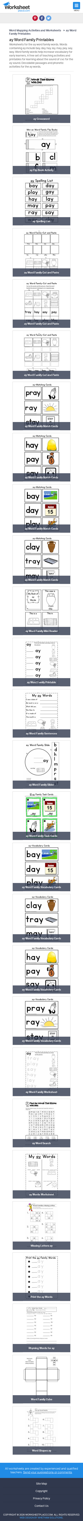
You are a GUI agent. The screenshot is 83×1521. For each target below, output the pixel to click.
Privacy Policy (41, 1498)
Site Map (41, 1483)
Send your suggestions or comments (47, 1472)
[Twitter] (48, 18)
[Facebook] (42, 18)
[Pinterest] (35, 18)
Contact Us (41, 1505)
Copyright (41, 1491)
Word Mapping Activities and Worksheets (35, 30)
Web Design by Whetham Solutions (41, 1517)
